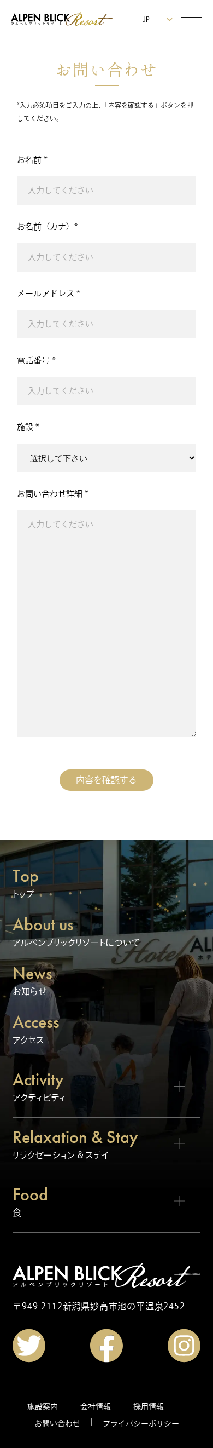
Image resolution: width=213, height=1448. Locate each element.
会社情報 (95, 1406)
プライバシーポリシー (141, 1423)
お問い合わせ (57, 1423)
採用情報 (148, 1406)
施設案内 (42, 1406)
